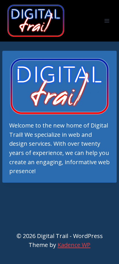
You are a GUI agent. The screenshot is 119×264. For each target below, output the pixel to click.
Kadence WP (73, 245)
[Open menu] (106, 20)
